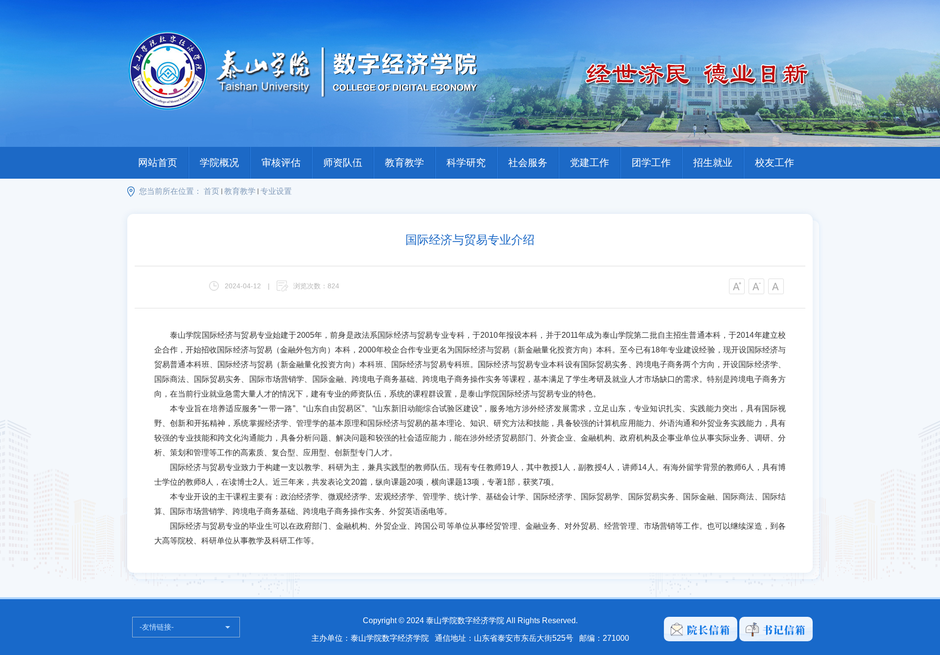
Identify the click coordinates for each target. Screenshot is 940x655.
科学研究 (466, 162)
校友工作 (774, 162)
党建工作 (589, 162)
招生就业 (712, 162)
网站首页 (157, 162)
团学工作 (651, 162)
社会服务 (527, 162)
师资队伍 (342, 162)
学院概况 (219, 162)
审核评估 (281, 162)
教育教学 (404, 162)
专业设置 (276, 191)
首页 (211, 191)
